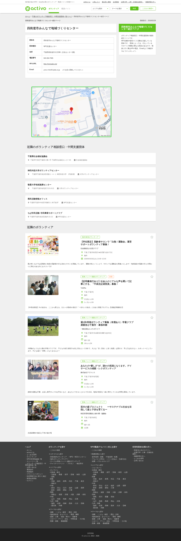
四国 (93, 494)
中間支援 (74, 519)
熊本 (70, 503)
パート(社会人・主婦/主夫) (116, 459)
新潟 (53, 488)
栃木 (58, 481)
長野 (82, 488)
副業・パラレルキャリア (101, 461)
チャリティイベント (57, 463)
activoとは (86, 2)
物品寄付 (80, 463)
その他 (82, 519)
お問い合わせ (31, 467)
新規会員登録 (31, 478)
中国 (51, 497)
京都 (66, 494)
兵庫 (78, 494)
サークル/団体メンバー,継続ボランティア (65, 461)
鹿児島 (53, 505)
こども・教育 (61, 512)
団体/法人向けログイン (142, 450)
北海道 (53, 474)
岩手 (66, 474)
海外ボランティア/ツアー (59, 459)
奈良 (84, 494)
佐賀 (58, 503)
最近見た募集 (106, 2)
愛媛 (106, 497)
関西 (51, 492)
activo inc (86, 536)
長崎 (64, 503)
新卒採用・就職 (97, 457)
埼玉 (70, 481)
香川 (100, 497)
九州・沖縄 (54, 501)
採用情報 (90, 533)
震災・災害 (73, 512)
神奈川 (53, 483)
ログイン (30, 481)
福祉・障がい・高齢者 (69, 517)
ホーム (27, 16)
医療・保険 (54, 521)
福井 (70, 488)
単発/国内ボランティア (58, 457)
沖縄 (60, 505)
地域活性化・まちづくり (59, 514)
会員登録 (116, 2)
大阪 (72, 494)
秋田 (78, 474)
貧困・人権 (54, 517)
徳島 (94, 497)
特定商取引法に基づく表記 (36, 476)
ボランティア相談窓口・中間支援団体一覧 (35, 464)
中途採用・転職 (111, 457)
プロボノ (70, 463)
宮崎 (82, 503)
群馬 (64, 481)
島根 (64, 499)
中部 (51, 485)
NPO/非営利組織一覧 (34, 459)
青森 (60, 474)
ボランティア (54, 9)
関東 (51, 479)
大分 (76, 503)
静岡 (58, 490)
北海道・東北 (55, 472)
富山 (58, 488)
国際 (51, 512)
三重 (70, 490)
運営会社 (30, 469)
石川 (64, 488)
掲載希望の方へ (150, 2)
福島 (53, 477)
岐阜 (53, 490)
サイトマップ (31, 457)
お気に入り (96, 2)
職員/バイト (66, 9)
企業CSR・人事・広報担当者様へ (132, 2)
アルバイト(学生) (98, 459)
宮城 (72, 474)
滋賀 (60, 494)
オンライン (54, 470)
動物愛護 (64, 521)
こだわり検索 (147, 8)
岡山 (70, 499)
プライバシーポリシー (35, 474)
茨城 (53, 481)
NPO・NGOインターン (78, 457)
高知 (112, 497)
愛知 (64, 490)
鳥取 (58, 499)
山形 (84, 474)
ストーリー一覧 (32, 461)
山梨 (76, 488)
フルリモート (97, 468)
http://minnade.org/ (50, 64)
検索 (134, 8)
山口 (53, 499)
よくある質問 (31, 455)
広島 (76, 499)
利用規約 (30, 472)
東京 (82, 481)
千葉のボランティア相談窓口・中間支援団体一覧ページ (52, 16)
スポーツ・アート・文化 (59, 519)
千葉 (76, 481)
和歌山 (53, 494)
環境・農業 (75, 514)
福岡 (53, 503)
